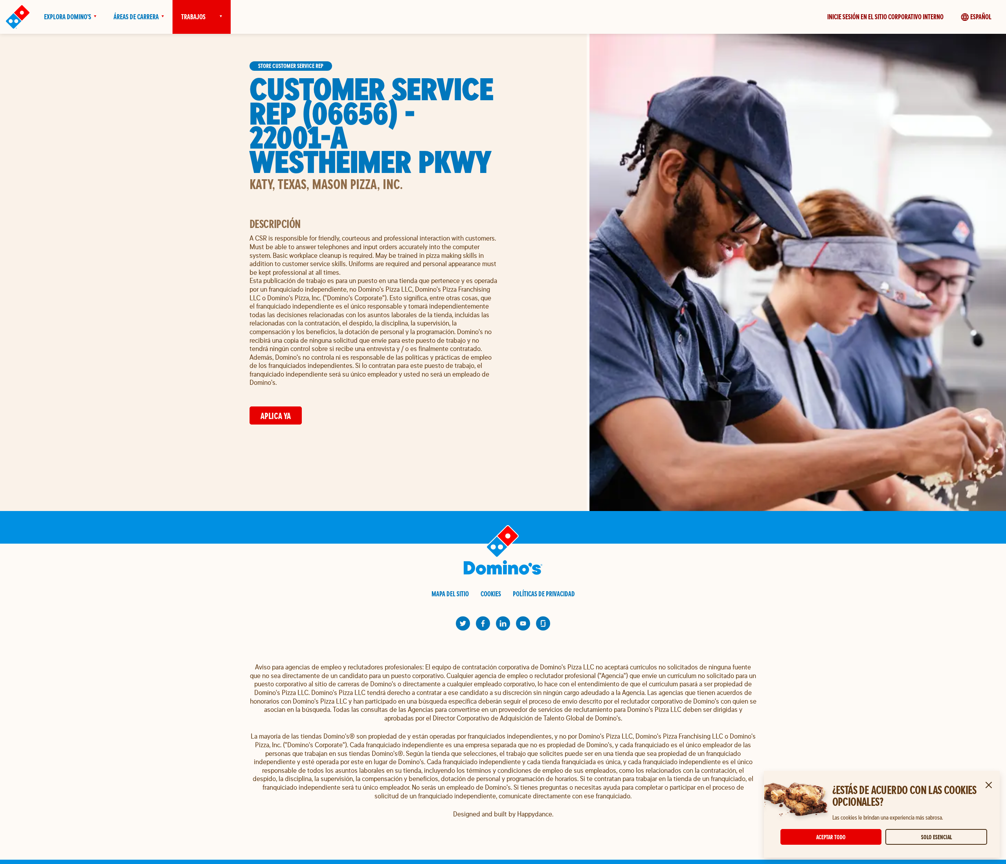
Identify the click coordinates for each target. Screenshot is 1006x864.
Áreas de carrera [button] (136, 17)
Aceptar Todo (831, 837)
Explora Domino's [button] (67, 17)
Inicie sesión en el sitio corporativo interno (885, 17)
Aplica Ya (276, 415)
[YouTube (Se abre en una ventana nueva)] (523, 623)
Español (980, 17)
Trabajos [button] (193, 17)
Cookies (491, 594)
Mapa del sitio (450, 594)
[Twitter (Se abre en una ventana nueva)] (463, 623)
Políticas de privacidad (544, 594)
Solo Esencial (936, 837)
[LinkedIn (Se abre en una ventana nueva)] (503, 623)
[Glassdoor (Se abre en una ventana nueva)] (543, 623)
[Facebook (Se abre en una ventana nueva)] (483, 623)
